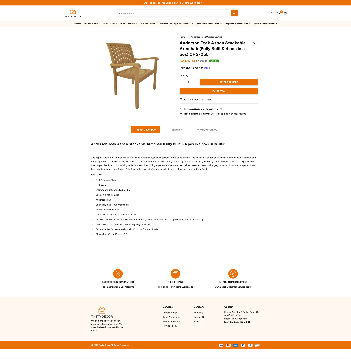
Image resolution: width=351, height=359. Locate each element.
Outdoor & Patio (147, 23)
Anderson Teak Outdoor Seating (206, 37)
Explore (77, 23)
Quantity (184, 75)
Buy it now (218, 90)
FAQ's (196, 321)
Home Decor (109, 23)
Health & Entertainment (264, 23)
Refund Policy (170, 325)
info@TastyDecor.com (235, 318)
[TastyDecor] (73, 13)
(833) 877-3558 (232, 315)
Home (182, 37)
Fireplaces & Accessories (236, 23)
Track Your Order (171, 317)
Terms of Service (171, 321)
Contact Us (199, 317)
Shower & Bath (91, 23)
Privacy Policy (170, 312)
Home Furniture (127, 23)
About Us (198, 312)
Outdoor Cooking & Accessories (175, 23)
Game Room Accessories (207, 23)
